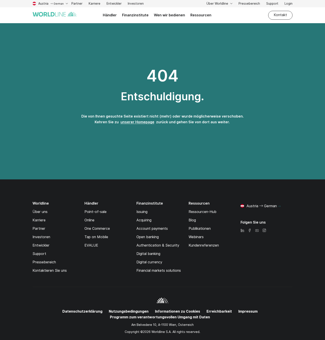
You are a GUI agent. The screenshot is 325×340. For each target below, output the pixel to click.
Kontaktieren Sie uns (49, 270)
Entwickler (114, 4)
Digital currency (149, 262)
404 (162, 76)
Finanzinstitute (135, 15)
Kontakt (280, 15)
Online (89, 220)
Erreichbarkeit (219, 311)
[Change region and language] (279, 206)
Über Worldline (217, 3)
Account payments (152, 228)
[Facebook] (249, 231)
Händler (110, 15)
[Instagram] (264, 231)
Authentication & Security (157, 245)
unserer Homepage (137, 122)
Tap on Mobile (96, 237)
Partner (76, 4)
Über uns (40, 212)
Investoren (136, 4)
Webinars (196, 237)
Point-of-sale (95, 212)
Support (272, 4)
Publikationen (200, 228)
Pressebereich (249, 3)
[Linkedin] (242, 231)
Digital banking (148, 254)
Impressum (248, 311)
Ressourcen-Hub (202, 212)
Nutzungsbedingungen (129, 311)
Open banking (147, 237)
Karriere (94, 4)
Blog (192, 220)
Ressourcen (200, 15)
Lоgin (288, 3)
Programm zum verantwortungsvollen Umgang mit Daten (160, 317)
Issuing (141, 212)
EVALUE (91, 245)
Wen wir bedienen (169, 15)
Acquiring (143, 220)
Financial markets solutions (158, 270)
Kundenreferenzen (204, 245)
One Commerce (97, 228)
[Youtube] (257, 231)
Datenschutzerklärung (82, 311)
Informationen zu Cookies (177, 311)
